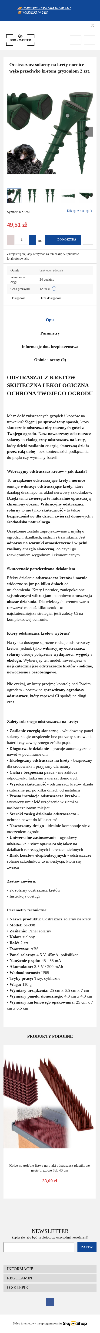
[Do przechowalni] (88, 240)
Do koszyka (66, 239)
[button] (90, 25)
